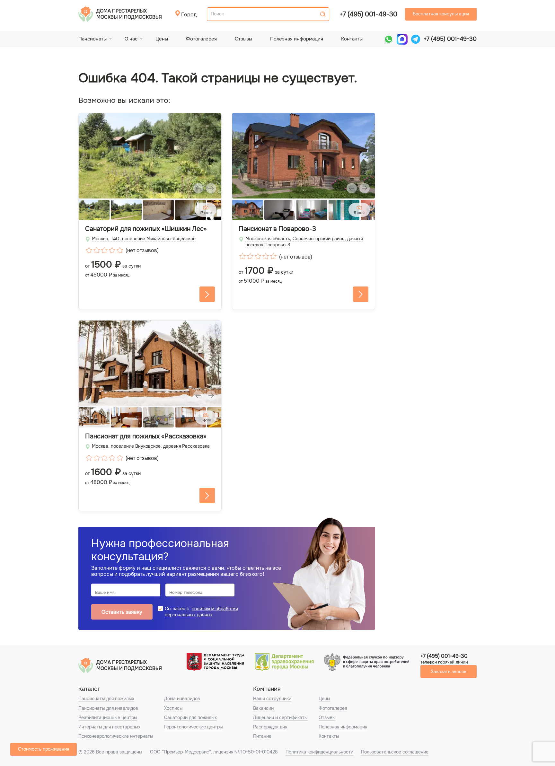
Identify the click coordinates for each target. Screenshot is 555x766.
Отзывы (243, 39)
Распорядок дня (270, 727)
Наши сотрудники (272, 698)
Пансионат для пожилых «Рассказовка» (146, 436)
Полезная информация (296, 39)
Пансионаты (92, 39)
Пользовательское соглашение (394, 752)
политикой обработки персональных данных (201, 612)
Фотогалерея (201, 39)
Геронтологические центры (193, 727)
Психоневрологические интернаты (115, 736)
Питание (262, 736)
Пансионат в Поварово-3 (277, 229)
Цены (161, 39)
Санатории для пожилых (190, 717)
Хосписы (173, 708)
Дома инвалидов (182, 698)
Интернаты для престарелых (109, 727)
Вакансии (263, 708)
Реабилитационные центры (107, 717)
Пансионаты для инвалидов (108, 708)
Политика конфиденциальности (319, 752)
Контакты (352, 39)
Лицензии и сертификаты (280, 717)
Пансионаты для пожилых (106, 698)
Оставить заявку (121, 612)
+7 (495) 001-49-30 (368, 14)
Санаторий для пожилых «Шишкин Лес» (146, 229)
